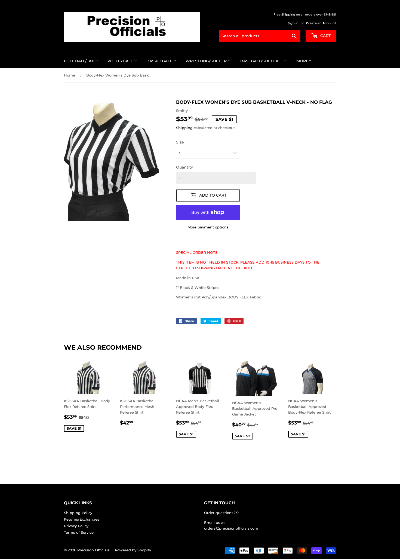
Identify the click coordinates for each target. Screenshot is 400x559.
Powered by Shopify (133, 550)
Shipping (184, 128)
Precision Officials (93, 550)
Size (180, 142)
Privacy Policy (76, 526)
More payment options (208, 227)
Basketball (159, 61)
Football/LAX (79, 61)
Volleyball (120, 61)
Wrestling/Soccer (207, 61)
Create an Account (321, 23)
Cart (325, 35)
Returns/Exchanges (81, 519)
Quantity (184, 167)
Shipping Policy (78, 513)
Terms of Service (79, 532)
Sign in (293, 23)
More (302, 61)
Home (69, 75)
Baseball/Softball (262, 61)
